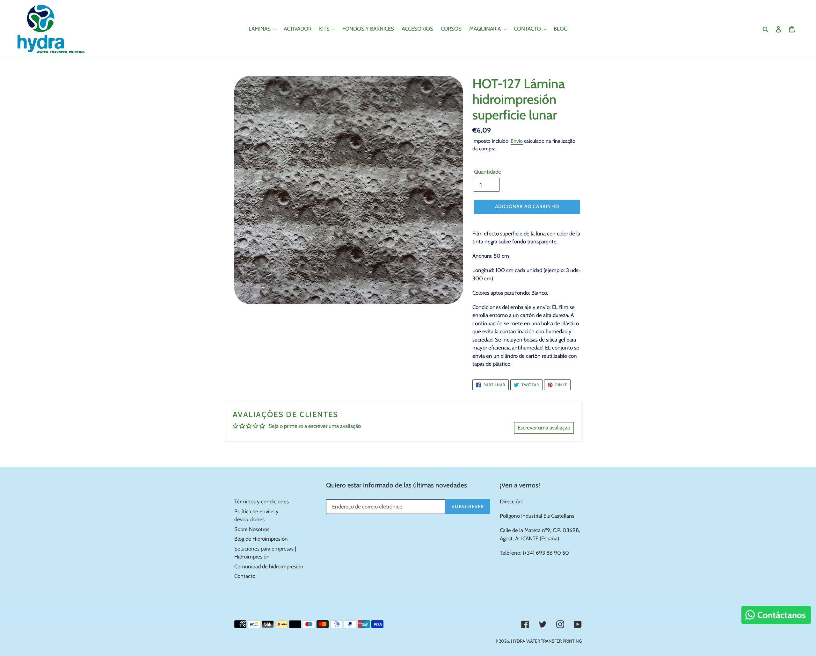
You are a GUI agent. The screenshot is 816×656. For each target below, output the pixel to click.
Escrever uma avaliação (544, 427)
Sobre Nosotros (251, 529)
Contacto (244, 576)
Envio (517, 141)
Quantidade (487, 172)
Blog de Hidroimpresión (261, 539)
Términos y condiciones (261, 501)
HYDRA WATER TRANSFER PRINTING (546, 641)
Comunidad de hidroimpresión (268, 566)
